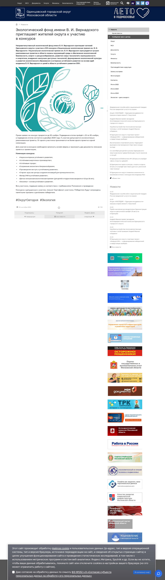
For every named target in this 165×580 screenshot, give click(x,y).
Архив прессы (117, 33)
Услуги (46, 3)
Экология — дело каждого (120, 97)
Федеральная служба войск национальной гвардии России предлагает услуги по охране (128, 108)
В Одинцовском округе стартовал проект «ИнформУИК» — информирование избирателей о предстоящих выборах (127, 137)
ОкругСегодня (28, 200)
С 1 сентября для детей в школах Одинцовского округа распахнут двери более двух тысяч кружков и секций (128, 153)
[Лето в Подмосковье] (122, 13)
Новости (24, 24)
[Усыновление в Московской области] (125, 537)
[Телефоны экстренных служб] (125, 511)
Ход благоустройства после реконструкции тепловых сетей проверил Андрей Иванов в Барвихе (125, 129)
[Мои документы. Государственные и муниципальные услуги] (125, 391)
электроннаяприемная (114, 3)
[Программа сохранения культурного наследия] (125, 271)
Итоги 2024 (115, 93)
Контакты (114, 80)
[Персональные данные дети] (125, 484)
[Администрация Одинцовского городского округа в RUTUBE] (133, 3)
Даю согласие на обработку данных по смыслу (63, 573)
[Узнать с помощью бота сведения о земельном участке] (125, 258)
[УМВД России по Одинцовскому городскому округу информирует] (125, 351)
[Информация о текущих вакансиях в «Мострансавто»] (125, 378)
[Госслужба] (125, 285)
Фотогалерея (115, 76)
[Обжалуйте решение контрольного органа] (125, 298)
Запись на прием (97, 3)
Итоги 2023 (115, 89)
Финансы (55, 3)
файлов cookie (60, 548)
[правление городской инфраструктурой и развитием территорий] (125, 324)
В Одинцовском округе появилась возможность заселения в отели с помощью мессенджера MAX (127, 174)
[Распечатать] (59, 207)
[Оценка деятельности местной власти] (125, 311)
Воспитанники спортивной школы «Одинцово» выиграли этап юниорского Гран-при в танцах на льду (126, 145)
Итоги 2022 (115, 84)
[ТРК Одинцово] (125, 404)
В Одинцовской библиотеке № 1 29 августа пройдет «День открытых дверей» (128, 160)
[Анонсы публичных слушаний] (125, 338)
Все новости (116, 247)
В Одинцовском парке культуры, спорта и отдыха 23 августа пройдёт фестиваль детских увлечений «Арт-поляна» (128, 167)
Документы (36, 3)
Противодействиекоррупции (83, 3)
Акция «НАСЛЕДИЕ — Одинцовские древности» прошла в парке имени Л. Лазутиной (126, 114)
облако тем (116, 178)
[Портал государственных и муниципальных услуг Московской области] (125, 364)
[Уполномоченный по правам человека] (125, 471)
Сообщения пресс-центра (121, 37)
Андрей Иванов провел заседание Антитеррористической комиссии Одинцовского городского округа (127, 121)
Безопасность (67, 3)
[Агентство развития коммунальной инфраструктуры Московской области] (125, 497)
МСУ (27, 3)
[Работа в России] (125, 444)
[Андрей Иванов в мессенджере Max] (147, 3)
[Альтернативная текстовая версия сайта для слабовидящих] (128, 3)
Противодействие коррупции (121, 67)
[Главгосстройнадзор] (125, 457)
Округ (19, 3)
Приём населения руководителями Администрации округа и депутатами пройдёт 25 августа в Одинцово (128, 211)
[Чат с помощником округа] (158, 573)
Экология (48, 200)
